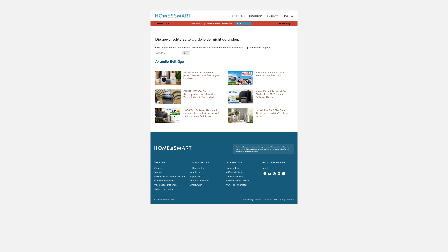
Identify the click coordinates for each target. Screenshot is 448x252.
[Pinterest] (274, 173)
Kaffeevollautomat (235, 172)
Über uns (158, 168)
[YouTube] (269, 173)
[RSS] (283, 173)
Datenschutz (290, 200)
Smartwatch (196, 184)
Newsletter (267, 168)
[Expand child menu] (246, 16)
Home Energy (255, 16)
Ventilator (195, 172)
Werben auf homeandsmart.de (169, 176)
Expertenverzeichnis (164, 180)
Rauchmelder (232, 168)
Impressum (267, 200)
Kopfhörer (195, 176)
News (285, 16)
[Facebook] (265, 173)
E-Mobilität (272, 16)
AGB (281, 200)
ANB (275, 200)
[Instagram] (279, 173)
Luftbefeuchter (198, 168)
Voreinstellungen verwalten (252, 200)
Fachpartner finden (163, 189)
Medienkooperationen (165, 184)
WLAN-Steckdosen (199, 180)
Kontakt (158, 172)
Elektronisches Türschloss (238, 180)
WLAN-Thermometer (236, 184)
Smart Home (238, 16)
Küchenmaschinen (235, 176)
